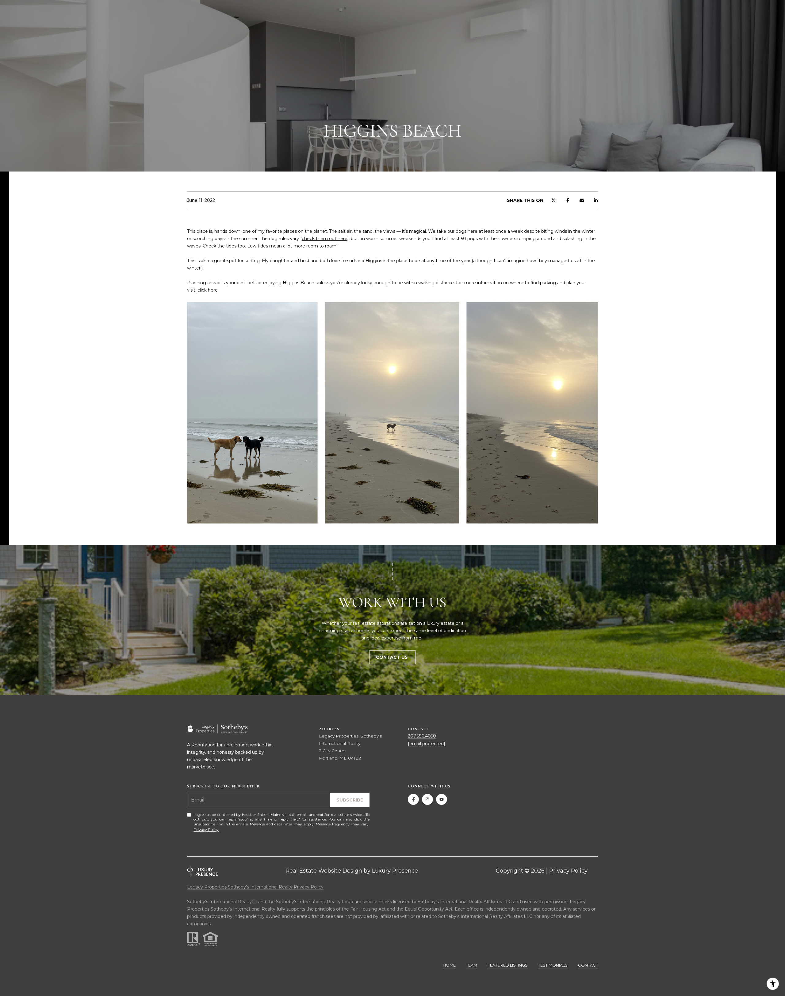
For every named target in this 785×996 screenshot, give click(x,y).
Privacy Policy (206, 829)
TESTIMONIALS (553, 965)
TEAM (471, 965)
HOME (449, 965)
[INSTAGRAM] (427, 799)
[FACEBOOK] (413, 799)
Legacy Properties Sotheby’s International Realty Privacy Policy (255, 887)
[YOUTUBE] (441, 799)
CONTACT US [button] (392, 657)
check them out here (324, 238)
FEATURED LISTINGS (508, 965)
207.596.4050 (422, 736)
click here (207, 290)
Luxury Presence (395, 870)
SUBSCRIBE (349, 800)
